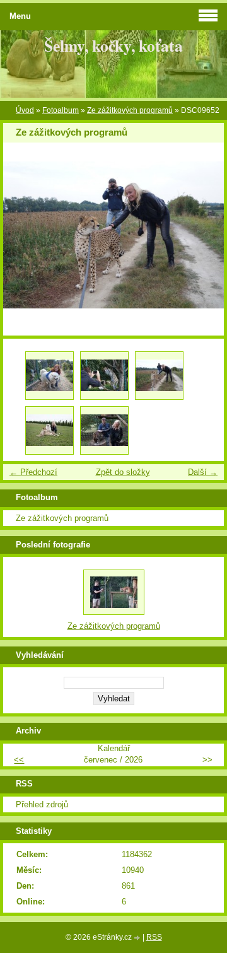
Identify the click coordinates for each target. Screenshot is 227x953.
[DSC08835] (49, 375)
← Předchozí (33, 472)
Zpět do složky (123, 472)
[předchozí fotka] (23, 234)
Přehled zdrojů (42, 804)
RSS (154, 937)
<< (19, 759)
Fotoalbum (60, 110)
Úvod (25, 110)
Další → (203, 472)
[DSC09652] (159, 375)
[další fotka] (203, 234)
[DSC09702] (104, 430)
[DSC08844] (104, 375)
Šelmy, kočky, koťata (113, 45)
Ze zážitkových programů (130, 110)
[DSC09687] (49, 430)
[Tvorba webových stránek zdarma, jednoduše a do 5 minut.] (138, 938)
